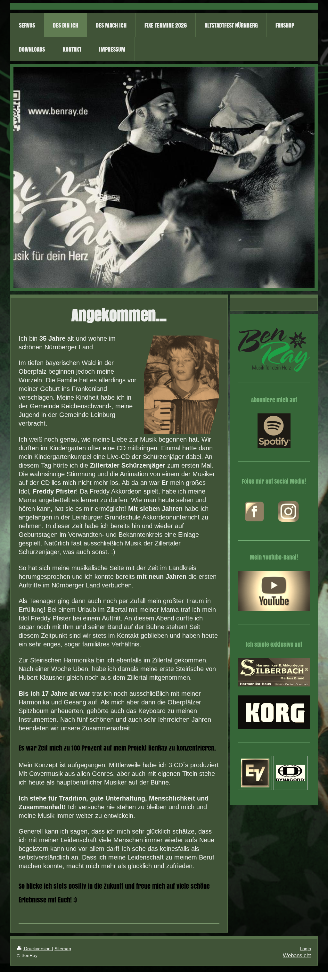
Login (305, 948)
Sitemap (62, 948)
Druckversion (37, 948)
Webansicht (297, 955)
